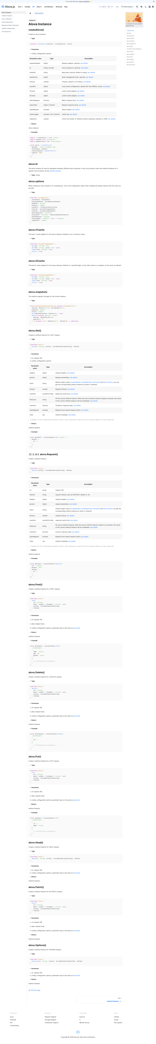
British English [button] (128, 6)
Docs (12, 1017)
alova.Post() (130, 51)
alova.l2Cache (130, 41)
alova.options (130, 35)
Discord (82, 1017)
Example (27, 6)
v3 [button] (117, 6)
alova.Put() (130, 57)
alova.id (129, 33)
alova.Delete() (130, 54)
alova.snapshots (131, 43)
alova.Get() (130, 46)
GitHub (116, 1017)
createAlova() (130, 30)
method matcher (55, 171)
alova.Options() (131, 64)
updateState (76, 382)
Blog (65, 6)
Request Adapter (50, 1017)
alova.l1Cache (130, 38)
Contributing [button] (48, 6)
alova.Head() (130, 59)
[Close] (153, 1)
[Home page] (30, 13)
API (33, 6)
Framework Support (51, 1023)
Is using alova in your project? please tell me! (134, 24)
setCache (96, 382)
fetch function (108, 382)
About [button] (39, 6)
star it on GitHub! (84, 1)
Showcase (59, 6)
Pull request (118, 1023)
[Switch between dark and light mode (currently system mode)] (153, 6)
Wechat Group (84, 1023)
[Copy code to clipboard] (120, 43)
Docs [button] (19, 6)
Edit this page (35, 990)
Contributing (14, 1025)
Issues (116, 1020)
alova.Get (76, 628)
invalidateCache (86, 382)
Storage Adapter (50, 1020)
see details (84, 63)
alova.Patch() (130, 62)
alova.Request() (134, 49)
